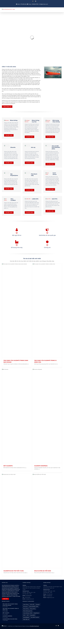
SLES (24, 615)
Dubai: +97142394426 (21, 4)
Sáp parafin (32, 615)
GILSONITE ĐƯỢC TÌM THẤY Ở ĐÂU (14, 571)
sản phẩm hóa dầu (35, 617)
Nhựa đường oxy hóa (27, 610)
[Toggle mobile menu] (61, 10)
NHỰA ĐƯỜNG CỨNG (33, 606)
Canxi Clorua (25, 604)
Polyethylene (36, 612)
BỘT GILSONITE (8, 466)
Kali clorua (25, 606)
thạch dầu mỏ (26, 619)
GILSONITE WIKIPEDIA (41, 466)
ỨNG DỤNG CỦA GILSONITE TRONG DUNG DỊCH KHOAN (10, 604)
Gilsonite (38, 604)
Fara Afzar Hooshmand (34, 626)
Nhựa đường (25, 608)
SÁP (28, 615)
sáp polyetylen (26, 617)
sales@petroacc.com (29, 598)
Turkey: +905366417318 (33, 4)
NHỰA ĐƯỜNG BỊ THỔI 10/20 (42, 571)
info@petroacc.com (43, 4)
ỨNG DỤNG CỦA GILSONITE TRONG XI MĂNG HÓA (11, 609)
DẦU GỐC (32, 604)
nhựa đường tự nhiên (27, 612)
